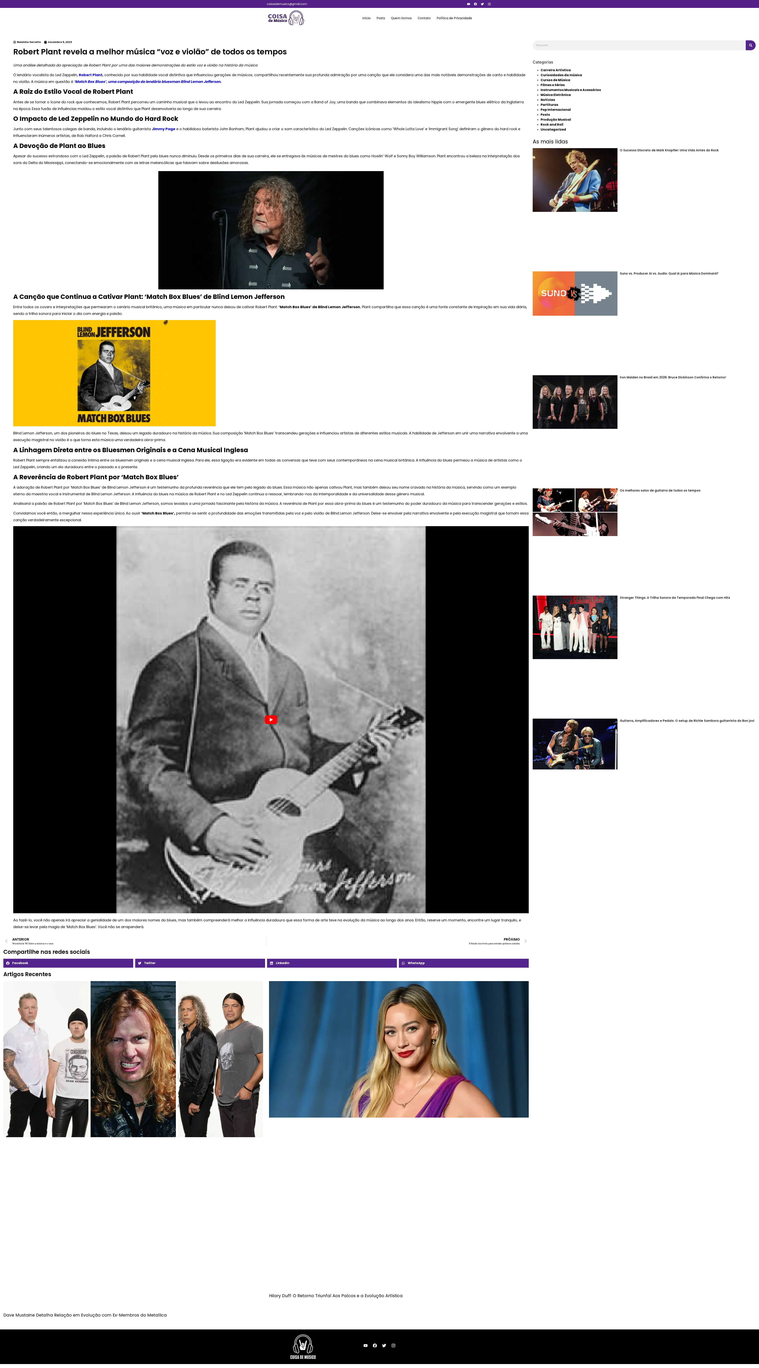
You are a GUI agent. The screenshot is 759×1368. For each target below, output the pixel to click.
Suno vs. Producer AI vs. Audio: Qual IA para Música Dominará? (669, 273)
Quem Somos (401, 18)
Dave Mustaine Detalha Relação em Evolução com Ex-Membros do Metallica (85, 1315)
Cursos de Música (555, 80)
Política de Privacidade (454, 18)
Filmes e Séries (553, 85)
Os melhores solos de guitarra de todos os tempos (660, 490)
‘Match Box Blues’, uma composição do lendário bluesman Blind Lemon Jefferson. (147, 81)
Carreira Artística (556, 70)
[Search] (751, 45)
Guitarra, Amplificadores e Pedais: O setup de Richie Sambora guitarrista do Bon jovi (687, 721)
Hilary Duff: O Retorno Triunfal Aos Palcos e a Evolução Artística (336, 1296)
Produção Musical (556, 119)
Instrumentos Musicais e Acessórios (571, 90)
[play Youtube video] (271, 719)
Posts (381, 18)
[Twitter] (482, 4)
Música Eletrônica (556, 95)
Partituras (549, 104)
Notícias (548, 100)
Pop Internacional (556, 109)
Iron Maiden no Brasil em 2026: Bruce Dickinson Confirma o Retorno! (673, 377)
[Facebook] (475, 4)
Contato (424, 18)
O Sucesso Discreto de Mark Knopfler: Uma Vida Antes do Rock (669, 150)
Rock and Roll (552, 124)
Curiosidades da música (561, 75)
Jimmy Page (163, 128)
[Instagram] (489, 4)
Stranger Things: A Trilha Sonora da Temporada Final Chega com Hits (675, 598)
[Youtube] (468, 4)
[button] (68, 963)
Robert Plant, (91, 74)
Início (366, 18)
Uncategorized (553, 129)
